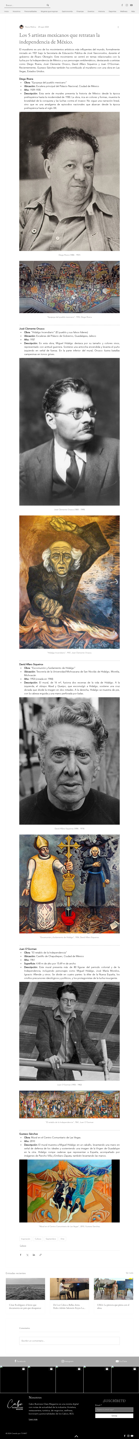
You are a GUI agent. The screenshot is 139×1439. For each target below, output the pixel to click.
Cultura (38, 1239)
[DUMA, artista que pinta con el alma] (113, 1289)
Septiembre (51, 1239)
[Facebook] (122, 5)
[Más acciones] (118, 27)
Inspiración (25, 1239)
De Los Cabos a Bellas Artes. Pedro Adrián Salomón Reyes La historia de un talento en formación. (68, 1306)
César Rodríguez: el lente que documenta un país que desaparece (25, 1306)
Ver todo (129, 1273)
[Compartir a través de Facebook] (20, 1255)
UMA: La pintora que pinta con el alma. (113, 1306)
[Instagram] (126, 5)
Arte (62, 1239)
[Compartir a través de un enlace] (40, 1255)
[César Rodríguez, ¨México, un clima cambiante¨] (25, 1289)
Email (97, 1405)
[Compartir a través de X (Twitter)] (27, 1255)
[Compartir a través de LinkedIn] (34, 1255)
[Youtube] (131, 5)
